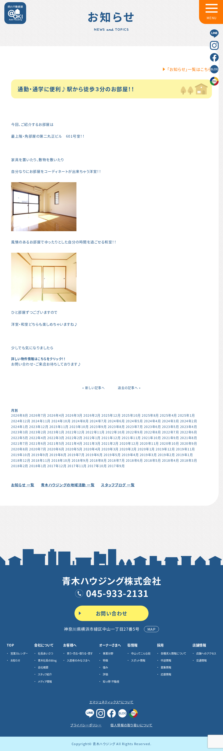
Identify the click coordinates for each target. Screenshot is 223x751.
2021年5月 (55, 443)
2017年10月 (97, 465)
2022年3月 (55, 437)
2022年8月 (152, 432)
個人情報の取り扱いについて (131, 725)
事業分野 (108, 653)
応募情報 (166, 674)
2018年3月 (188, 460)
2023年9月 (98, 426)
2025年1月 (186, 415)
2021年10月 (151, 437)
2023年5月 (170, 426)
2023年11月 (59, 426)
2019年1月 (184, 454)
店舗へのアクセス (206, 653)
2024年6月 (116, 421)
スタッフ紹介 (45, 674)
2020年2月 (128, 449)
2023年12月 (38, 426)
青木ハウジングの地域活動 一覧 (68, 484)
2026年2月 (92, 415)
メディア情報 (45, 682)
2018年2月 (19, 465)
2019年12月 (165, 449)
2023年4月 (188, 426)
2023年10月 (79, 426)
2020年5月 (74, 449)
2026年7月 (37, 415)
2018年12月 (20, 460)
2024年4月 (152, 421)
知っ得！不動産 (111, 682)
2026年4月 (55, 415)
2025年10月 (131, 415)
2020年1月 (146, 449)
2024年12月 (20, 421)
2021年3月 (92, 443)
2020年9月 (188, 443)
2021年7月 (19, 443)
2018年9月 (80, 460)
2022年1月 (92, 437)
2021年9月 (170, 437)
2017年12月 (56, 465)
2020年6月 (55, 449)
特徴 (105, 660)
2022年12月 (74, 432)
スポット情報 (138, 660)
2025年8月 (150, 415)
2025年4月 (168, 415)
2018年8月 (98, 460)
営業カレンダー (19, 653)
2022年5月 (19, 437)
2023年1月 (55, 432)
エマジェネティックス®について (111, 702)
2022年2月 (74, 437)
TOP (10, 645)
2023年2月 (37, 432)
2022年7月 (170, 432)
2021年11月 (131, 437)
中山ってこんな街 (140, 653)
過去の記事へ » (129, 387)
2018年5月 (152, 460)
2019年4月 (130, 454)
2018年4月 (170, 460)
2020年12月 (129, 443)
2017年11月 (77, 465)
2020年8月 (19, 449)
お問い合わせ (111, 613)
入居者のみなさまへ (78, 660)
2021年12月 (111, 437)
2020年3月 (110, 449)
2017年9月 (116, 465)
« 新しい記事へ (93, 387)
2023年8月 (116, 426)
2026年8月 (19, 415)
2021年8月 (188, 437)
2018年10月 (61, 460)
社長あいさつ (45, 653)
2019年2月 (166, 454)
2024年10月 (61, 421)
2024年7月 (98, 421)
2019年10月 (20, 454)
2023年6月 (152, 426)
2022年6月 (188, 432)
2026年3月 (74, 415)
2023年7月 (134, 426)
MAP (151, 629)
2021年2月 (110, 443)
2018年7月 (116, 460)
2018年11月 (41, 460)
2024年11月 (41, 421)
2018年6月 (134, 460)
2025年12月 (111, 415)
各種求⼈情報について (173, 653)
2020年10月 (169, 443)
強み (105, 667)
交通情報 (201, 660)
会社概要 (43, 667)
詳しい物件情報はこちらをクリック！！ (38, 358)
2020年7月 (37, 449)
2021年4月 (74, 443)
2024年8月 (80, 421)
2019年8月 (58, 454)
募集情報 (166, 667)
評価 (105, 674)
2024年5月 (134, 421)
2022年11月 (95, 432)
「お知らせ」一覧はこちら (189, 69)
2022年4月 (37, 437)
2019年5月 (112, 454)
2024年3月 (170, 421)
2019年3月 (148, 454)
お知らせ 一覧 (22, 484)
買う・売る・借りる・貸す (80, 653)
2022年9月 (134, 432)
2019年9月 (40, 454)
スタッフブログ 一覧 (118, 484)
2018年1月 (37, 465)
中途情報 (166, 660)
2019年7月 (76, 454)
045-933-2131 (117, 592)
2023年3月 (19, 432)
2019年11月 (185, 449)
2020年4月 (92, 449)
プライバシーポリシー (85, 725)
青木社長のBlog (47, 660)
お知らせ (15, 660)
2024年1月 (19, 426)
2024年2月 (188, 421)
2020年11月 (149, 443)
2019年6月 (94, 454)
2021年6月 (37, 443)
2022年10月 (115, 432)
